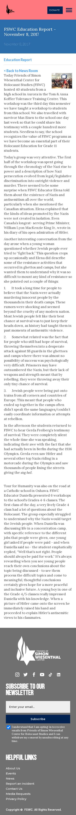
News (10, 778)
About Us (13, 768)
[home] (9, 10)
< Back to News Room (21, 71)
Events (11, 773)
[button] (69, 10)
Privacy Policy (16, 799)
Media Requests (18, 794)
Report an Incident (20, 783)
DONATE (54, 10)
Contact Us (14, 789)
